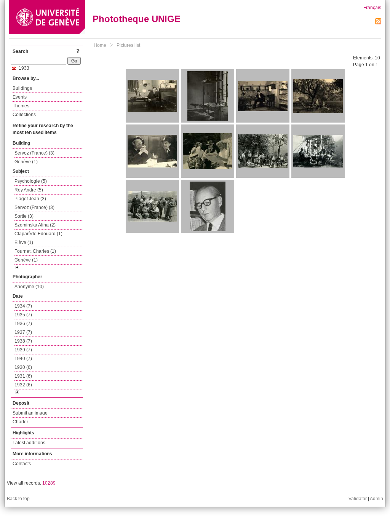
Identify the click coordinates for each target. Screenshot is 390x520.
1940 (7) (23, 358)
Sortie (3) (24, 216)
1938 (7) (23, 341)
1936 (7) (23, 323)
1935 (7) (23, 314)
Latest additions (29, 442)
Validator (357, 498)
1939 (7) (23, 350)
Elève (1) (23, 242)
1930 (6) (23, 367)
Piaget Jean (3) (30, 198)
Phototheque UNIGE (137, 19)
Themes (21, 105)
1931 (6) (23, 376)
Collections (24, 114)
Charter (20, 421)
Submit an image (30, 413)
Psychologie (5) (30, 181)
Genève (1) (26, 161)
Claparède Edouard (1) (38, 233)
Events (20, 97)
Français (372, 7)
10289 (49, 483)
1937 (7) (23, 332)
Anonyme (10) (29, 286)
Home (100, 45)
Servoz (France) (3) (34, 153)
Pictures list (128, 45)
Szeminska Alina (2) (35, 225)
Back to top (18, 498)
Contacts (22, 463)
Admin (376, 498)
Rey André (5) (28, 190)
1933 (23, 68)
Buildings (22, 88)
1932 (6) (23, 385)
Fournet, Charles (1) (35, 251)
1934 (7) (23, 306)
